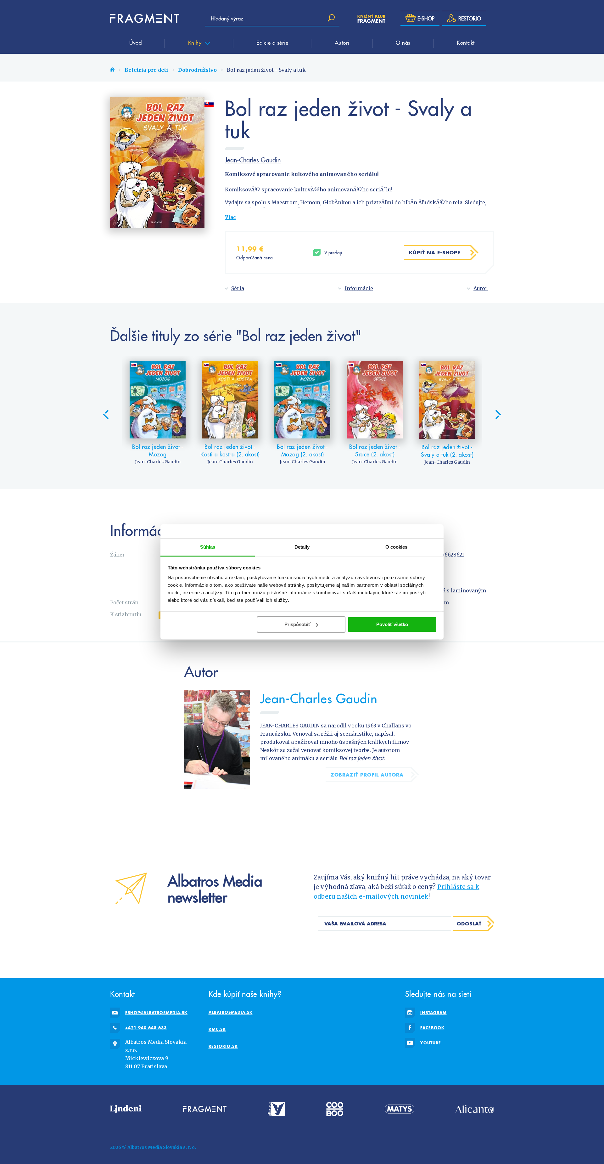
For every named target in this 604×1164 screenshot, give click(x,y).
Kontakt (466, 42)
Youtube (430, 1043)
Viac (230, 217)
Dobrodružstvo (197, 70)
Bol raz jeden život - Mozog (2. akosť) (302, 450)
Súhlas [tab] (207, 547)
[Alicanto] (474, 1109)
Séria (237, 288)
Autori (342, 42)
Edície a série (272, 42)
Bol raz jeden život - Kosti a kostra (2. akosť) (230, 450)
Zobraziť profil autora (367, 774)
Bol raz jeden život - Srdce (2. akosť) (374, 450)
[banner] (144, 18)
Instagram (433, 1012)
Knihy (195, 42)
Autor (480, 288)
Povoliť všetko (392, 624)
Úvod (135, 42)
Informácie (359, 288)
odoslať (469, 923)
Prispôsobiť (297, 624)
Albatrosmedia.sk (231, 1012)
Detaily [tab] (302, 547)
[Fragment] (205, 1109)
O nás (403, 42)
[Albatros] (276, 1109)
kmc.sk (217, 1029)
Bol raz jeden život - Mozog (157, 450)
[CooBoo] (335, 1109)
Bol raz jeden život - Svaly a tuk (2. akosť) (447, 450)
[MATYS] (399, 1109)
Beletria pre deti (146, 70)
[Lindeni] (126, 1109)
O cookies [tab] (396, 547)
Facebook (432, 1028)
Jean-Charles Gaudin (253, 159)
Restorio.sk (223, 1046)
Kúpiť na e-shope (434, 252)
